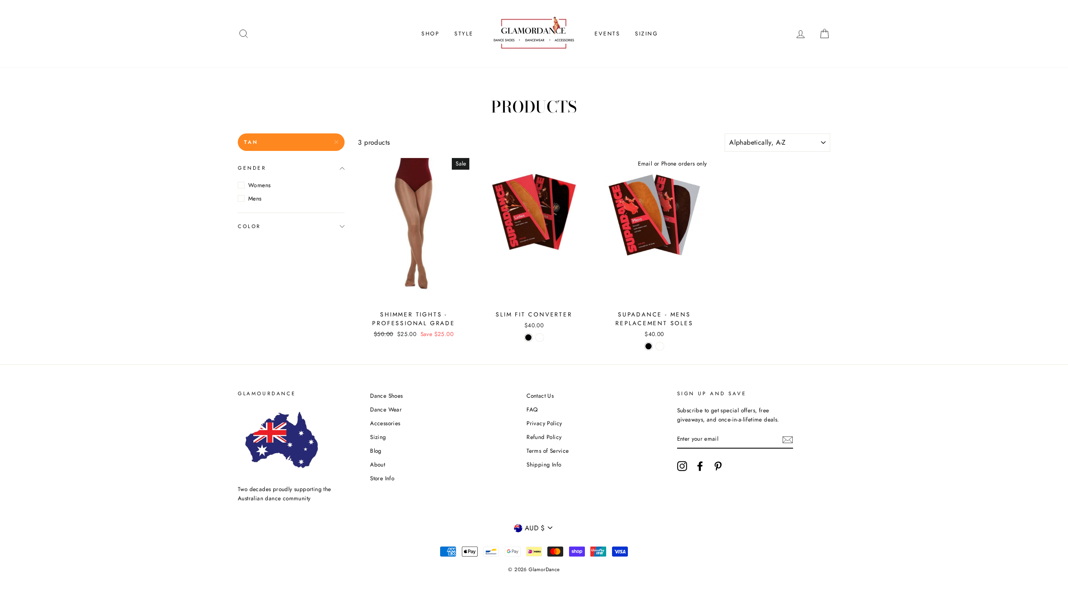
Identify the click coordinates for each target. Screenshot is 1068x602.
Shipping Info (543, 464)
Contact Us (540, 395)
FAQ (532, 409)
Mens (255, 198)
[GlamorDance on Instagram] (682, 466)
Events (607, 34)
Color (249, 226)
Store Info (382, 478)
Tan (251, 142)
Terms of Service (547, 450)
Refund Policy (544, 437)
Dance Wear (386, 409)
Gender (252, 168)
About (377, 464)
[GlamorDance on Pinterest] (718, 466)
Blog (376, 450)
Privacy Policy (544, 423)
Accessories (385, 423)
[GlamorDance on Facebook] (700, 466)
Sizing (646, 34)
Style (464, 34)
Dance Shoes (386, 395)
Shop (430, 34)
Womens (259, 185)
